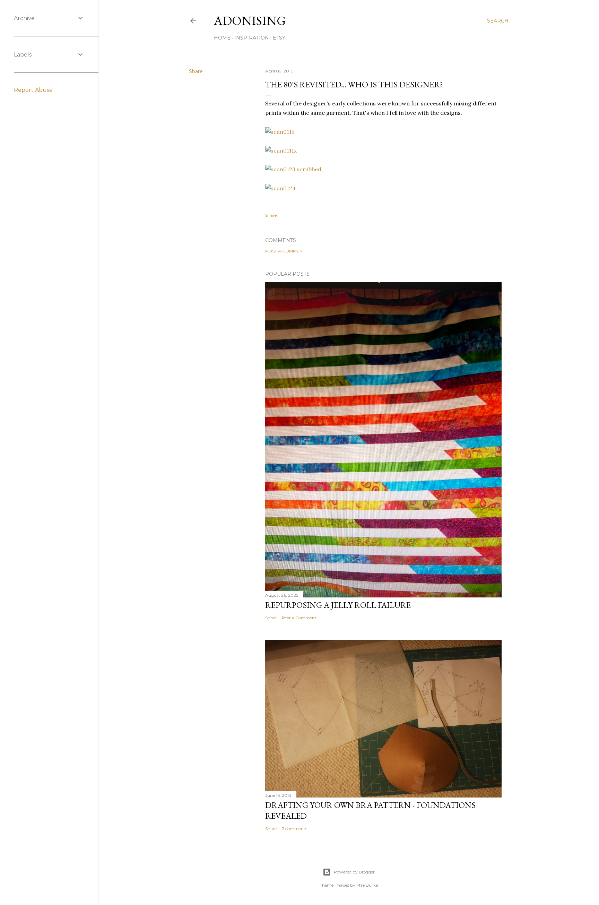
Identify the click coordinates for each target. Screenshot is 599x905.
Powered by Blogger (354, 871)
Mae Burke (367, 885)
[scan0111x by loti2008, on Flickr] (281, 150)
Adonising (250, 20)
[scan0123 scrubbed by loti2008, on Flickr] (293, 169)
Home (222, 38)
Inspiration (251, 38)
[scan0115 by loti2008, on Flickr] (279, 131)
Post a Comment (285, 250)
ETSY (279, 38)
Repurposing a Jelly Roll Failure (338, 605)
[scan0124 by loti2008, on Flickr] (280, 188)
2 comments (294, 828)
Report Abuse (33, 90)
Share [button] (196, 71)
